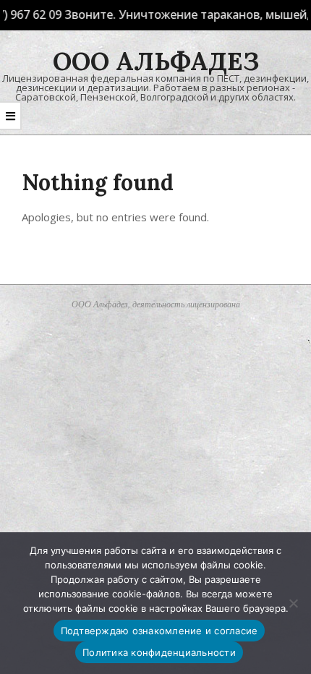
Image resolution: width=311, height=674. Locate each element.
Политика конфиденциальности (159, 652)
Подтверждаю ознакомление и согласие (159, 630)
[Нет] (293, 603)
